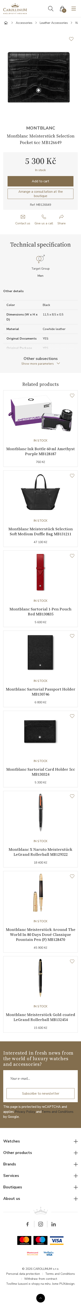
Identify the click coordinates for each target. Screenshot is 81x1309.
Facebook (27, 1224)
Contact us (22, 223)
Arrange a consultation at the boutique (40, 193)
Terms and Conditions (57, 1112)
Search (51, 9)
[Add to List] (73, 39)
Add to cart (40, 181)
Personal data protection (23, 1274)
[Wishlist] (72, 396)
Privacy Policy (25, 1112)
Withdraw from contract (40, 1279)
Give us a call (44, 223)
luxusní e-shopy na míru (34, 1284)
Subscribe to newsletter (40, 1093)
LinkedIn (53, 1224)
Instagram (40, 1224)
